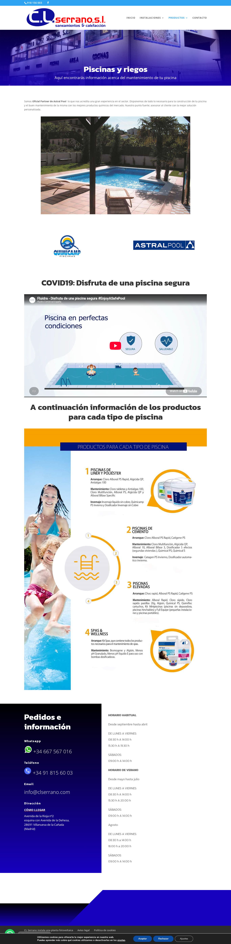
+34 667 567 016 (52, 751)
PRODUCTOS (177, 18)
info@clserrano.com (47, 791)
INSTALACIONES (150, 18)
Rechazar (163, 938)
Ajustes (184, 938)
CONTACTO (199, 18)
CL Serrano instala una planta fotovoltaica (48, 930)
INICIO (130, 18)
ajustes (121, 940)
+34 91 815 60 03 (52, 772)
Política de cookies (105, 930)
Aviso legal (83, 930)
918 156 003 (34, 2)
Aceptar (142, 938)
